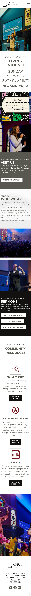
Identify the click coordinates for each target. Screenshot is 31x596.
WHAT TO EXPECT (11, 180)
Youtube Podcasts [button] (13, 315)
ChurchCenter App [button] (13, 327)
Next (30, 106)
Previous (1, 106)
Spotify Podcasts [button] (12, 321)
